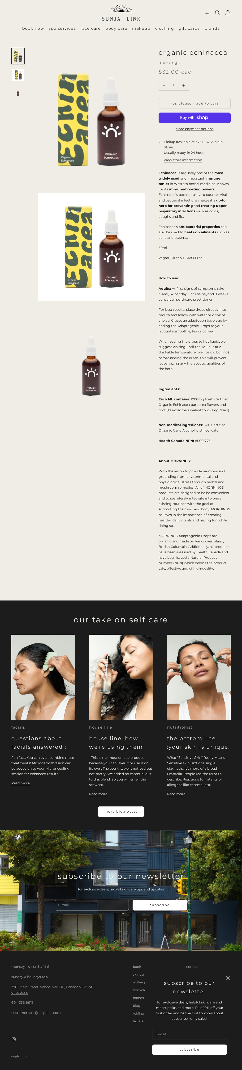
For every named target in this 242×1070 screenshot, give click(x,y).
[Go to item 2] (18, 74)
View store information (183, 160)
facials (18, 727)
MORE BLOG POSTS (121, 811)
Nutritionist (180, 727)
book (137, 967)
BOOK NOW (33, 28)
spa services (62, 28)
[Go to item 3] (18, 91)
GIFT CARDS (189, 28)
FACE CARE (91, 28)
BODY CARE (116, 28)
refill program (144, 1013)
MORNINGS (169, 62)
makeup (139, 982)
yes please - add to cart (194, 103)
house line (100, 727)
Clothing (164, 28)
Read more (20, 783)
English (17, 1056)
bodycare (140, 990)
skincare (140, 974)
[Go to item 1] (18, 56)
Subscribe (189, 1049)
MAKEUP (141, 28)
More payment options (194, 129)
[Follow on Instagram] (13, 1039)
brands (138, 998)
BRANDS (212, 28)
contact (192, 967)
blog (136, 1005)
